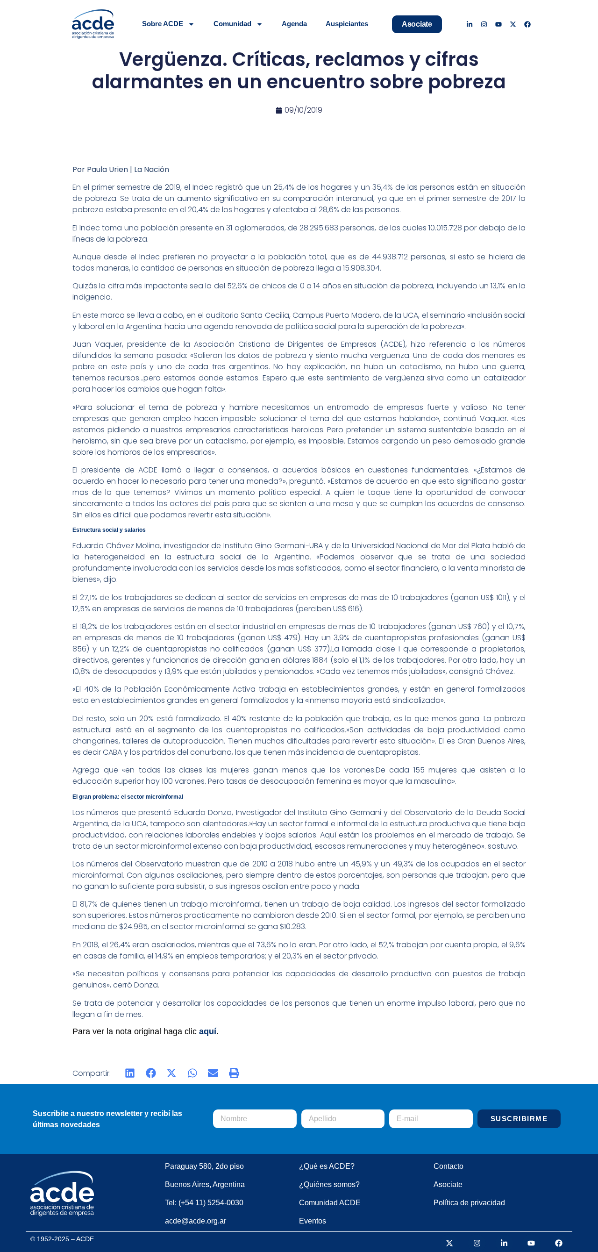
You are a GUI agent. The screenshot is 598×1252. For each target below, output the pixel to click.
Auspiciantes (347, 24)
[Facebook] (527, 24)
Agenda (294, 24)
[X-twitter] (512, 24)
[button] (130, 1073)
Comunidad (232, 24)
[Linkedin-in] (470, 24)
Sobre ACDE (162, 24)
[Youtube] (498, 24)
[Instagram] (484, 24)
